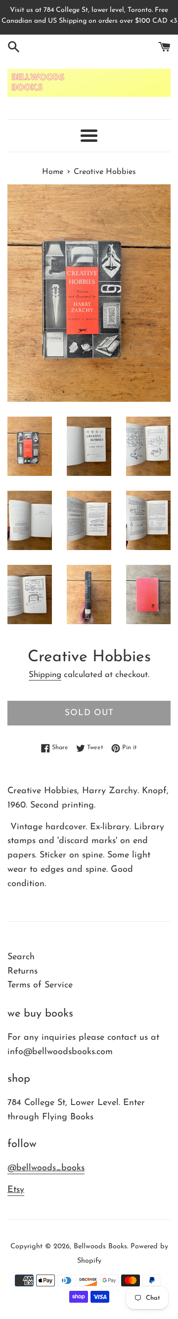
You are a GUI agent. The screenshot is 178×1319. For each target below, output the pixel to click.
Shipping (45, 675)
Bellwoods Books (100, 1246)
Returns (22, 971)
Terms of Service (40, 985)
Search (21, 957)
